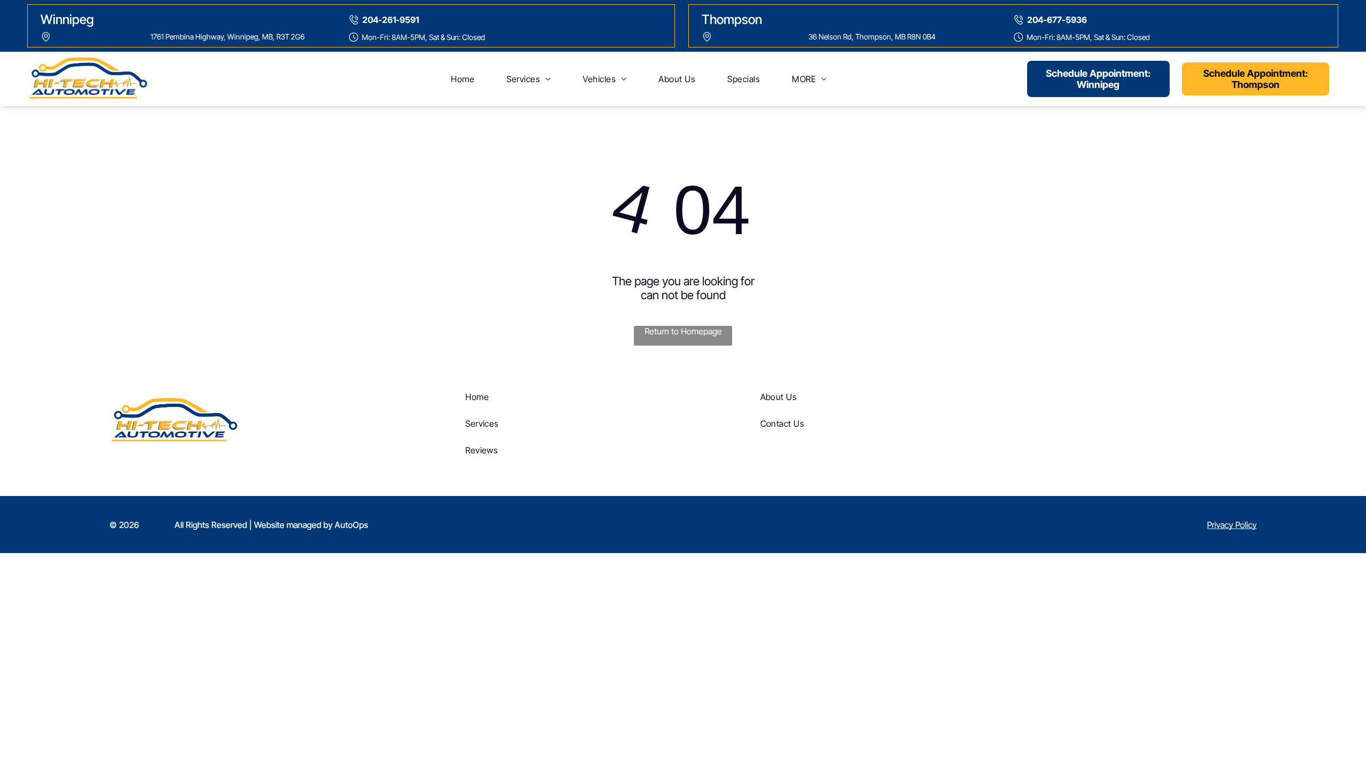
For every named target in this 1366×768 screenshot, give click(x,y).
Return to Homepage (683, 331)
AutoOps (351, 524)
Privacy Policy (1232, 524)
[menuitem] (462, 79)
